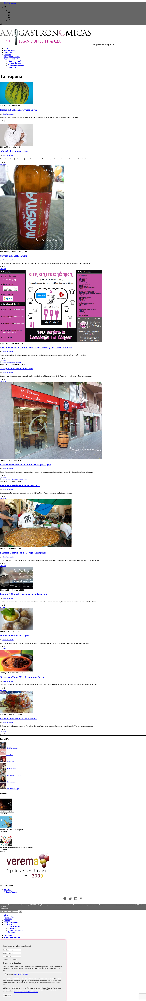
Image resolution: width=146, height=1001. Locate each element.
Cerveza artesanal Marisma (13, 255)
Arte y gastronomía (11, 923)
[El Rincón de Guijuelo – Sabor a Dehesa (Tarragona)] (51, 458)
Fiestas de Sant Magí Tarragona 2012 (18, 110)
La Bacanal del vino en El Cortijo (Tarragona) (23, 552)
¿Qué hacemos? (14, 926)
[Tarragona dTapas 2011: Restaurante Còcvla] (16, 671)
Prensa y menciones (15, 930)
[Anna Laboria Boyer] (3, 789)
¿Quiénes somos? (10, 924)
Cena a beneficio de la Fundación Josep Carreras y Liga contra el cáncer (36, 347)
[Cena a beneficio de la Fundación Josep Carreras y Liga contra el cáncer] (51, 341)
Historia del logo (14, 928)
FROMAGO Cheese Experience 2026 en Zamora (16, 847)
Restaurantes (9, 917)
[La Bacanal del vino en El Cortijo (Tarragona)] (36, 547)
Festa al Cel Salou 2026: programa (12, 830)
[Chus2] (3, 755)
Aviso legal (7, 2)
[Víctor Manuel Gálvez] (3, 775)
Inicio (6, 915)
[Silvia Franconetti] (3, 748)
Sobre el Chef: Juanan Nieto (14, 151)
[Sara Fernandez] (3, 768)
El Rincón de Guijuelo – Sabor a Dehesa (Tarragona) (26, 464)
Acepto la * (18, 974)
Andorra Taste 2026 (7, 812)
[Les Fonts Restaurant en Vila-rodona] (16, 712)
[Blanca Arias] (3, 782)
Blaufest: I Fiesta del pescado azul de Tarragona (23, 594)
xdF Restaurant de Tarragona (14, 635)
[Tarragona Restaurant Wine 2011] (11, 362)
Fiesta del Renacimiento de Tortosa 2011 (20, 485)
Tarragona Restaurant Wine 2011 (16, 368)
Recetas (7, 921)
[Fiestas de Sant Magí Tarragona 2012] (16, 104)
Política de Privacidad (10, 3)
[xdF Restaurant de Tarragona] (16, 629)
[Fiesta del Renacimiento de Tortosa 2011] (13, 479)
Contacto (11, 932)
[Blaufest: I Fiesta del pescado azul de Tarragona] (16, 588)
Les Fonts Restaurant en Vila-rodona (18, 718)
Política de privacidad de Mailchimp (26, 992)
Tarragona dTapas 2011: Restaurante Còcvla (22, 677)
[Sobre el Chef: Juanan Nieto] (16, 145)
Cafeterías (8, 919)
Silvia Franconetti (8, 114)
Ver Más (3, 123)
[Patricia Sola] (3, 761)
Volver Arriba (4, 909)
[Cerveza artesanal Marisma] (32, 250)
